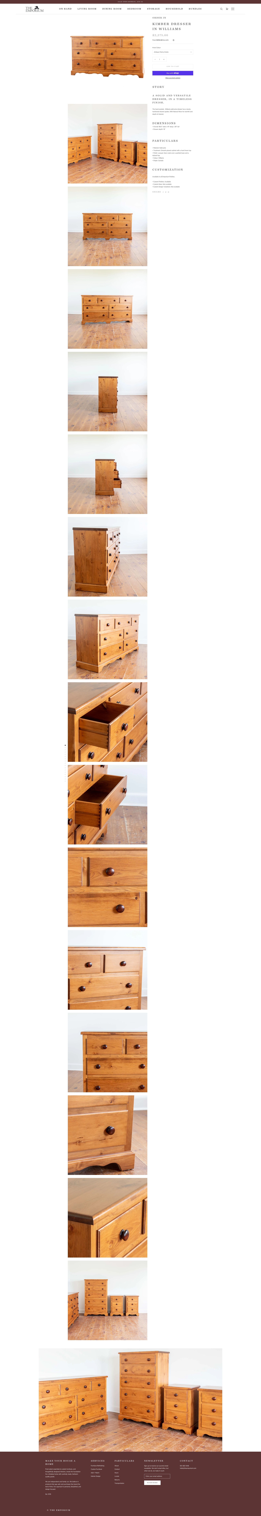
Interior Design (95, 1476)
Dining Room (112, 9)
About (117, 1466)
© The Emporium (58, 1510)
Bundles (195, 9)
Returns (117, 1480)
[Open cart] (227, 9)
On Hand (65, 9)
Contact (117, 1469)
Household (174, 9)
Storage (153, 9)
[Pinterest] (168, 192)
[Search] (221, 9)
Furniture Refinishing (97, 1466)
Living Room (87, 9)
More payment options (172, 78)
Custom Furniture (96, 1469)
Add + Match (95, 1473)
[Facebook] (163, 192)
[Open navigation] (232, 9)
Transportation (119, 1483)
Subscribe (152, 1483)
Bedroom (134, 9)
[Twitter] (165, 192)
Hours (116, 1473)
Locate (117, 1476)
